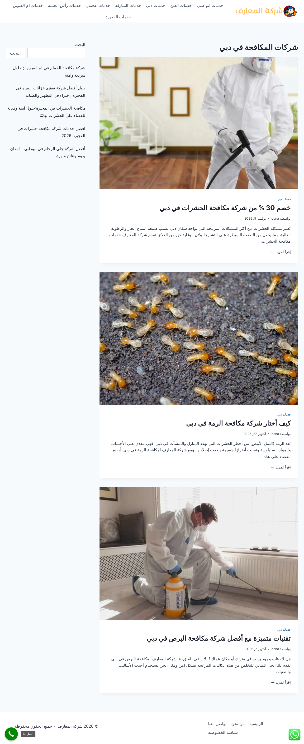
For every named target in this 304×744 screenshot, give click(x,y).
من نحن (238, 723)
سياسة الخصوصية (223, 732)
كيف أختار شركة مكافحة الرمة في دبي (238, 423)
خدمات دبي (156, 5)
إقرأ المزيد (281, 252)
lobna (275, 218)
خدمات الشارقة (128, 5)
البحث (80, 44)
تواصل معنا (217, 723)
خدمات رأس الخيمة (64, 5)
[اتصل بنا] (11, 733)
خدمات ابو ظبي (210, 5)
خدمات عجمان (98, 5)
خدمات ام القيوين (28, 5)
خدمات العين (181, 5)
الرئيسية (256, 723)
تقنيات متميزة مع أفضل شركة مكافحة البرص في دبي (219, 638)
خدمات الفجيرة (118, 16)
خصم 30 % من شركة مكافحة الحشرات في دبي (225, 208)
